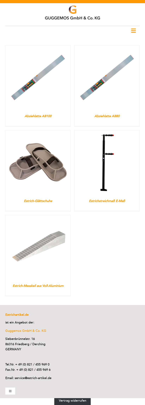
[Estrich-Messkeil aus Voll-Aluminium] (38, 217)
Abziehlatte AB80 (107, 116)
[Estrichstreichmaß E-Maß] (107, 133)
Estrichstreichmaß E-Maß (107, 201)
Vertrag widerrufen (72, 401)
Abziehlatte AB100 (38, 116)
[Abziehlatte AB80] (107, 48)
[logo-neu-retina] (72, 5)
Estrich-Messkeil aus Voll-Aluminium (38, 286)
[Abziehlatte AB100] (38, 48)
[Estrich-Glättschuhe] (38, 133)
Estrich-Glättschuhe (38, 201)
